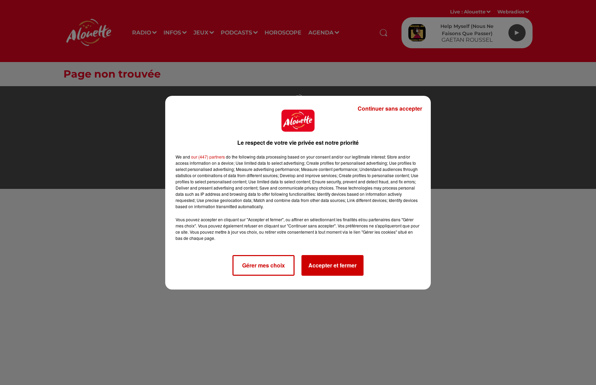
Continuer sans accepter (390, 108)
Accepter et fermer (332, 265)
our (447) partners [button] (208, 157)
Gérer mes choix (263, 265)
